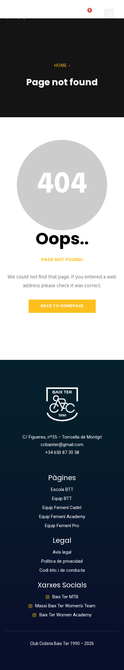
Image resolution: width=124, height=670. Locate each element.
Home (60, 65)
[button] (109, 14)
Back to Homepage (62, 306)
